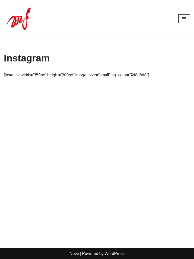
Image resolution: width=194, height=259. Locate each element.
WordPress (115, 253)
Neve (74, 253)
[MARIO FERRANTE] (19, 19)
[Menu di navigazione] (184, 18)
